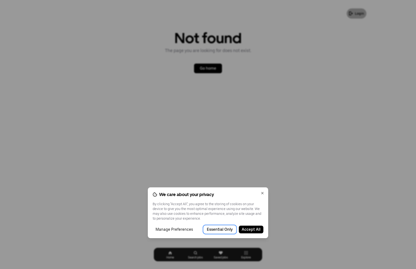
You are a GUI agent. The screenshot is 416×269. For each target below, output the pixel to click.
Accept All (251, 229)
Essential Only (220, 229)
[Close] (262, 193)
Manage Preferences (174, 229)
